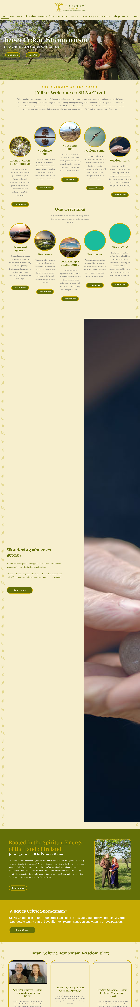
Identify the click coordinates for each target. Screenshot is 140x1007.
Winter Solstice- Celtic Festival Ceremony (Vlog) (112, 993)
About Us (15, 16)
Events (86, 16)
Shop (117, 16)
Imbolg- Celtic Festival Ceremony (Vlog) (70, 989)
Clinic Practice (56, 16)
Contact (125, 16)
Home (5, 16)
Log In (135, 16)
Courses (73, 16)
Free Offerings (101, 16)
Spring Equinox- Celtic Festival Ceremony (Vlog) (27, 993)
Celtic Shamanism (34, 16)
